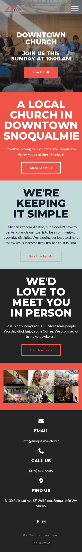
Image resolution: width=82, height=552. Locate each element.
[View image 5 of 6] (40, 394)
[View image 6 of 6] (66, 394)
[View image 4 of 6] (15, 394)
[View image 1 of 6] (15, 378)
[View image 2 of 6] (40, 378)
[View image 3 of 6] (66, 378)
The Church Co (41, 543)
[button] (75, 8)
